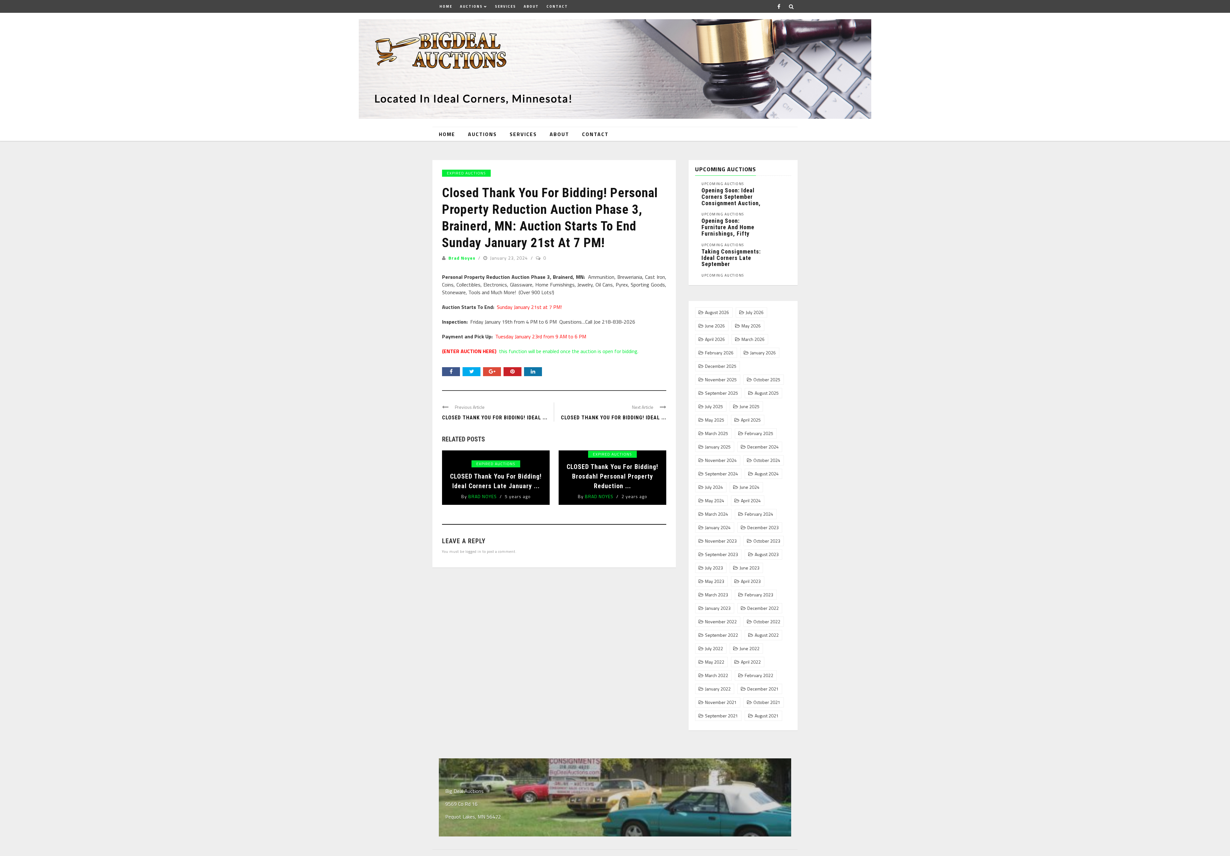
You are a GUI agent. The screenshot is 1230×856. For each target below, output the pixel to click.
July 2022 (714, 648)
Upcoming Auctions (722, 184)
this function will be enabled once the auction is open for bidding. (540, 351)
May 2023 (714, 581)
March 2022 (716, 675)
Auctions (471, 6)
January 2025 (718, 447)
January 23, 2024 (509, 257)
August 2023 (767, 554)
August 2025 (767, 393)
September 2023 (721, 554)
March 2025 (716, 433)
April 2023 (751, 581)
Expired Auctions (466, 173)
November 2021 (721, 702)
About (531, 6)
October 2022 (766, 621)
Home (445, 6)
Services (505, 6)
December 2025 (720, 366)
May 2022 (714, 662)
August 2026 (717, 312)
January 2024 (718, 527)
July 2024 (714, 487)
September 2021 (721, 716)
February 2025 (759, 433)
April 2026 (715, 339)
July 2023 (714, 568)
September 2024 (721, 474)
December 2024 (763, 447)
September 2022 (721, 635)
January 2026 (763, 353)
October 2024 (766, 460)
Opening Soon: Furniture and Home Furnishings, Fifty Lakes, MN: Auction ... (731, 230)
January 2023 (718, 608)
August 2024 (767, 474)
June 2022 (749, 648)
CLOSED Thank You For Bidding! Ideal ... (494, 418)
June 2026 (715, 326)
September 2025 (721, 393)
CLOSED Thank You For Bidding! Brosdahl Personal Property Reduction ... (612, 476)
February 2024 (759, 514)
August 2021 (767, 716)
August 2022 (767, 635)
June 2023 (749, 568)
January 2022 (718, 689)
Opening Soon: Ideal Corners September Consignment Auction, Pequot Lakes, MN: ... (731, 200)
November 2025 (721, 379)
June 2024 (749, 487)
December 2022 (763, 608)
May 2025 (714, 420)
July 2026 (755, 312)
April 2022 (751, 662)
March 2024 (716, 514)
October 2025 (766, 379)
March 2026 (753, 339)
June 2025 (749, 406)
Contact (557, 6)
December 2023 (763, 527)
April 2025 (751, 420)
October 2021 (766, 702)
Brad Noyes (461, 257)
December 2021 (763, 689)
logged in (473, 551)
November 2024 (721, 460)
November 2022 (721, 621)
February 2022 (759, 675)
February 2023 (759, 595)
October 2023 (766, 541)
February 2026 (719, 353)
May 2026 (751, 326)
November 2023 (721, 541)
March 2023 (716, 595)
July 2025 (714, 406)
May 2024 (714, 500)
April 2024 (751, 500)
